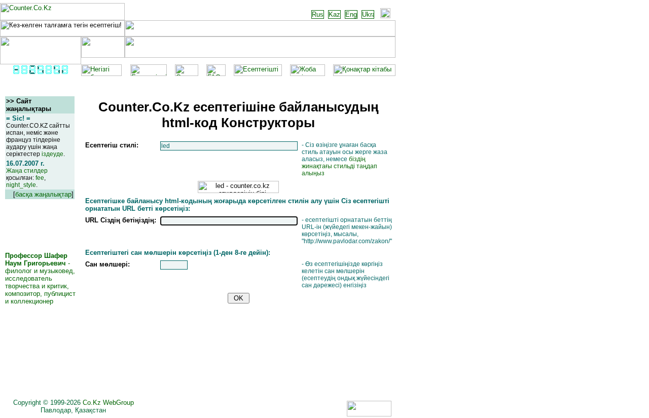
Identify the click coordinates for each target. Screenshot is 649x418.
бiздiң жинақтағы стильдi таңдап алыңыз (339, 166)
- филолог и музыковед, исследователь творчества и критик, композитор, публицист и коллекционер (40, 278)
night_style (21, 184)
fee (39, 177)
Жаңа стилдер (27, 170)
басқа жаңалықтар (43, 194)
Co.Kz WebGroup (108, 402)
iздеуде (52, 154)
